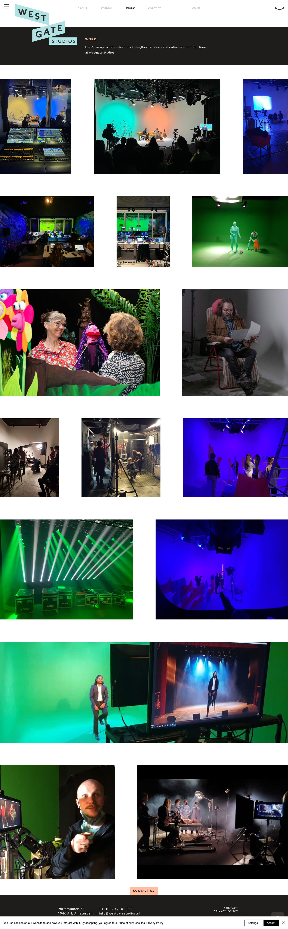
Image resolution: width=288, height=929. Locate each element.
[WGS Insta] (8, 484)
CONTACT (231, 908)
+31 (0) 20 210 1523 (116, 908)
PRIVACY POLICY (226, 911)
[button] (6, 6)
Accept (271, 923)
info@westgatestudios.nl (119, 913)
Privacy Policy (154, 923)
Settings (253, 923)
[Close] (283, 923)
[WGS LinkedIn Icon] (8, 478)
